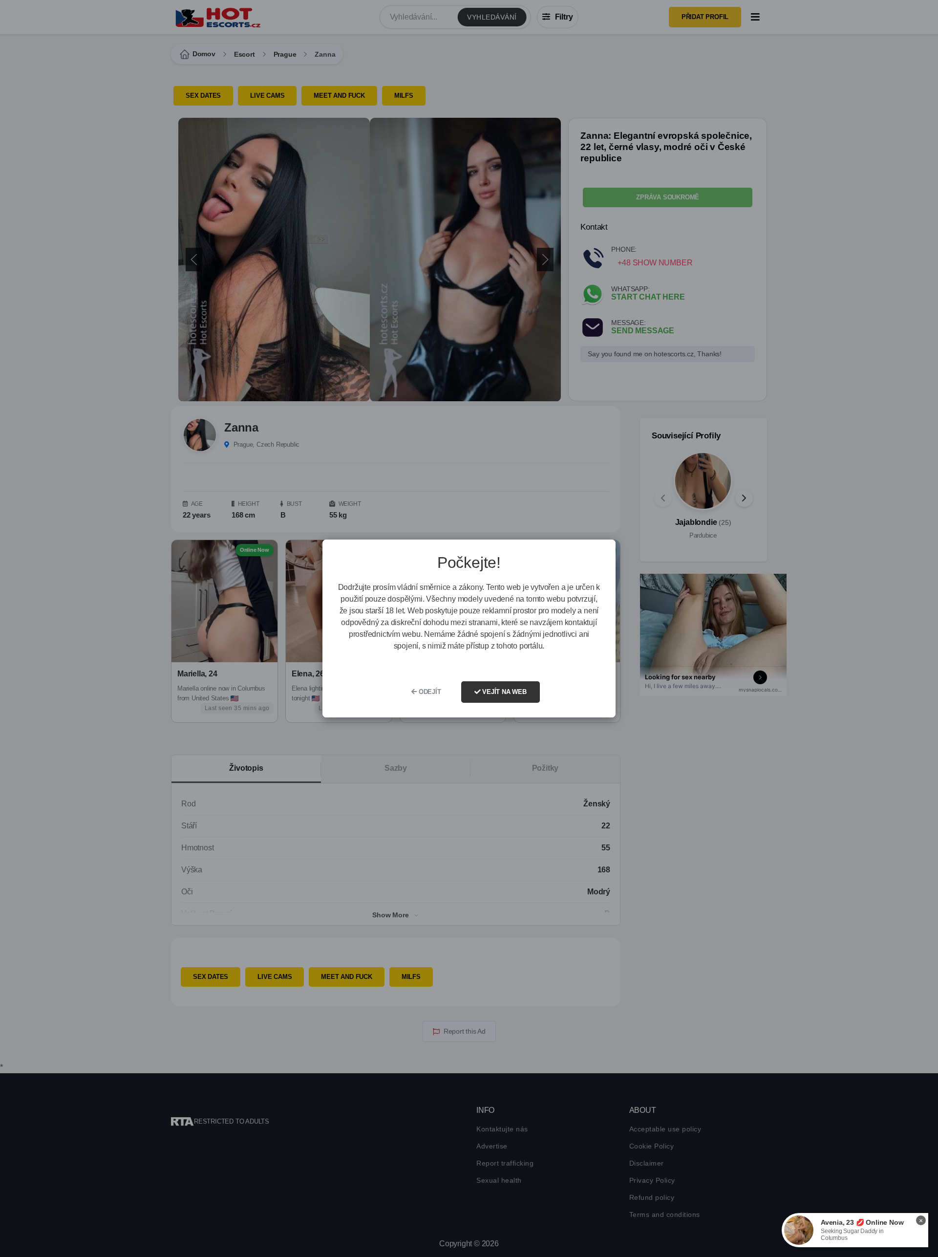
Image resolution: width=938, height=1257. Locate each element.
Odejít (429, 691)
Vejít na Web (503, 691)
